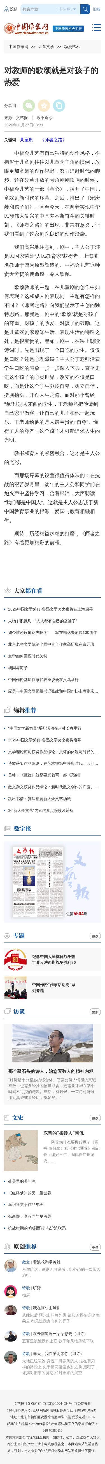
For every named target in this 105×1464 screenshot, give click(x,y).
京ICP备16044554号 (57, 1404)
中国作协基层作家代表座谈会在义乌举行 (43, 679)
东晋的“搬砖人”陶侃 (63, 1133)
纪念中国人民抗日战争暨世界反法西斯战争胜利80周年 (54, 959)
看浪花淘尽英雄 (46, 1262)
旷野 (37, 1288)
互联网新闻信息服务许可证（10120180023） (65, 1410)
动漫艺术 (72, 46)
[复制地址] (59, 105)
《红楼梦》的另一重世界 (29, 1193)
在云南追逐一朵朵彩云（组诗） (60, 1334)
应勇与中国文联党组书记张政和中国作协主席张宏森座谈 (54, 691)
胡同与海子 (18, 668)
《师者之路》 (53, 139)
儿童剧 (26, 139)
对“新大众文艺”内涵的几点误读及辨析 (41, 810)
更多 (95, 936)
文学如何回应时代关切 (27, 656)
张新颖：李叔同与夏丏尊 (30, 1216)
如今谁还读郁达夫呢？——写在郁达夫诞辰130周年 (52, 632)
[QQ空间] (44, 105)
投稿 (14, 9)
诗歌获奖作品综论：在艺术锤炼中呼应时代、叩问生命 (54, 763)
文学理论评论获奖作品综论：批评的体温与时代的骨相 (54, 752)
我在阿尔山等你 (46, 1308)
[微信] (29, 105)
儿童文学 (46, 46)
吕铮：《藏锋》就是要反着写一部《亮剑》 (45, 775)
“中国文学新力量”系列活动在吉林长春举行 (44, 728)
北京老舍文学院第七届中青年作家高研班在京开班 (51, 644)
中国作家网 (18, 46)
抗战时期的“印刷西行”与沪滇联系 (37, 1228)
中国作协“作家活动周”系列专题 (53, 987)
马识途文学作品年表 (25, 1204)
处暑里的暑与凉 (22, 1181)
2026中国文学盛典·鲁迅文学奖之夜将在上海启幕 (50, 609)
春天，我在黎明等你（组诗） (58, 1354)
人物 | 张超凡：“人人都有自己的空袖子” (42, 621)
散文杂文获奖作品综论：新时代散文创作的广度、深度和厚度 (54, 787)
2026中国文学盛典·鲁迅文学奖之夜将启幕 (44, 740)
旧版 (97, 9)
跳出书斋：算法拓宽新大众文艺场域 (39, 798)
